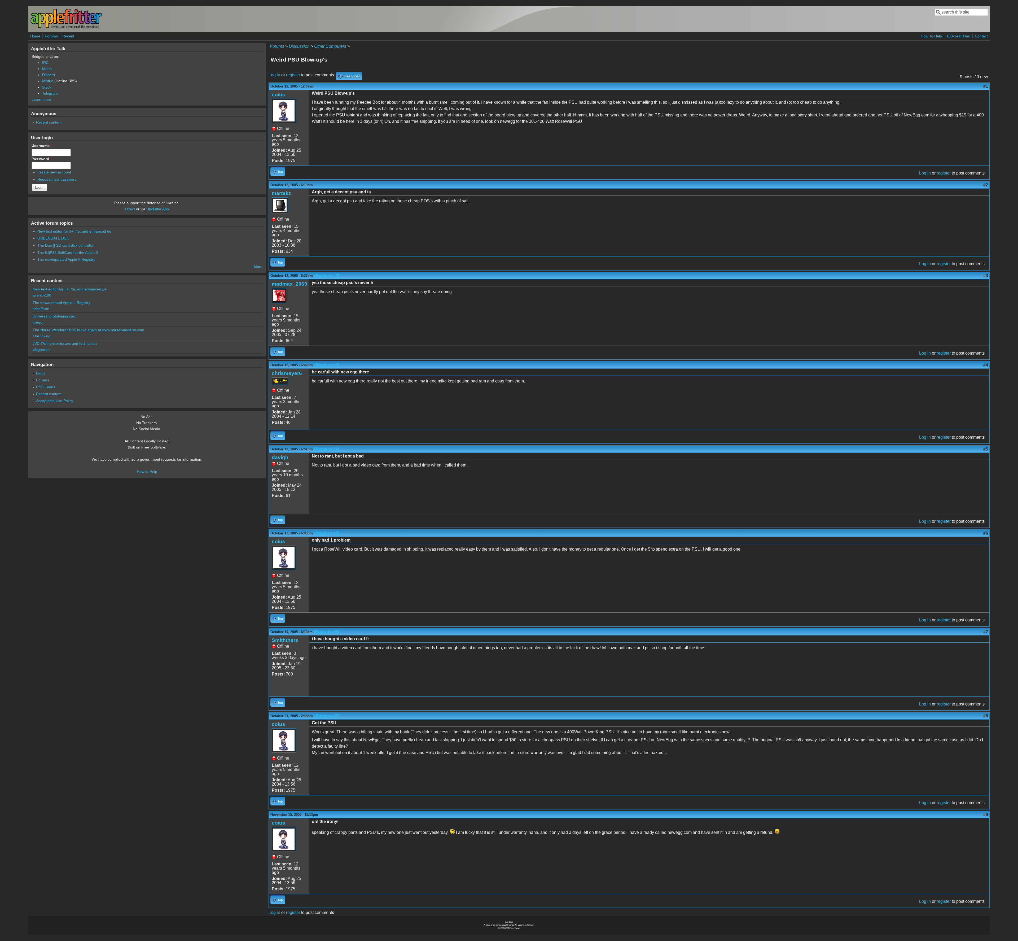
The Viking (41, 336)
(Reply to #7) (326, 716)
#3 (985, 275)
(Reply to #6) (326, 632)
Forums (51, 36)
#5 (985, 449)
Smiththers (285, 640)
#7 (985, 632)
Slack (46, 87)
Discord (48, 75)
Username (42, 145)
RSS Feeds (45, 387)
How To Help (931, 36)
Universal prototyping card (55, 316)
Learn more (41, 99)
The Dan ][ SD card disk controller (65, 245)
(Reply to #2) (326, 275)
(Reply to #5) (326, 533)
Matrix (47, 69)
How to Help (147, 471)
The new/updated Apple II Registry (66, 259)
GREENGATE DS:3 (53, 238)
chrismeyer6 (287, 373)
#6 (985, 533)
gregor (38, 322)
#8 (985, 716)
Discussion (299, 46)
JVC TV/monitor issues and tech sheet (65, 343)
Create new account (54, 172)
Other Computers (330, 46)
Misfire (47, 81)
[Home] (66, 27)
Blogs (40, 373)
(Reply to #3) (326, 365)
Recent (68, 36)
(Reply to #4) (326, 449)
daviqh (280, 457)
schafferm (41, 309)
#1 (985, 86)
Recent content (49, 122)
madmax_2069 (289, 284)
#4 (985, 365)
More (258, 266)
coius (278, 94)
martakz (281, 193)
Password (42, 159)
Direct (130, 209)
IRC (45, 62)
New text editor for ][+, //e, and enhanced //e (74, 231)
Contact (981, 36)
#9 (985, 814)
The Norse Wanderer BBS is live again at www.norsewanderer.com (88, 330)
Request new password (57, 179)
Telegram (50, 93)
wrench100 (42, 295)
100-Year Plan (958, 36)
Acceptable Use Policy (54, 401)
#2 (985, 185)
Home (35, 36)
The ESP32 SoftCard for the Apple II (67, 252)
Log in (274, 75)
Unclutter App (157, 209)
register (293, 75)
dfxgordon (41, 349)
